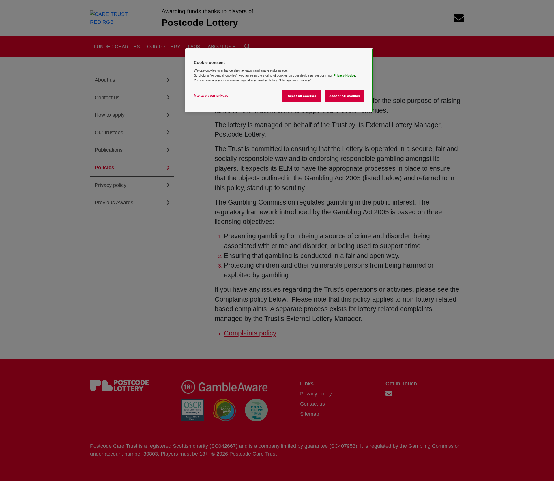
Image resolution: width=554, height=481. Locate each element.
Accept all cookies (344, 96)
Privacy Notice (344, 75)
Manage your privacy (211, 95)
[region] (279, 80)
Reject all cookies (301, 96)
